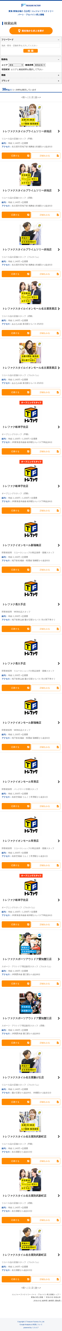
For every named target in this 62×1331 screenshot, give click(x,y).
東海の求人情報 (37, 1297)
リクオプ (35, 1327)
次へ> (38, 97)
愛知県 (57, 1301)
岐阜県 (44, 1301)
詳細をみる (45, 156)
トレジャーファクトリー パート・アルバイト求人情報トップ (35, 1294)
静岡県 (51, 1301)
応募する (15, 156)
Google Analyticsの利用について (31, 1324)
